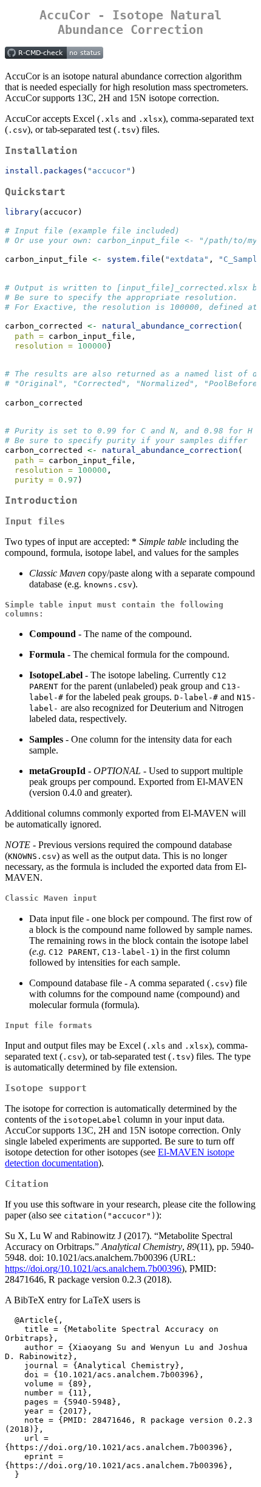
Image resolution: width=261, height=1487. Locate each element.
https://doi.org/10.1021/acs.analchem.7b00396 (93, 1268)
